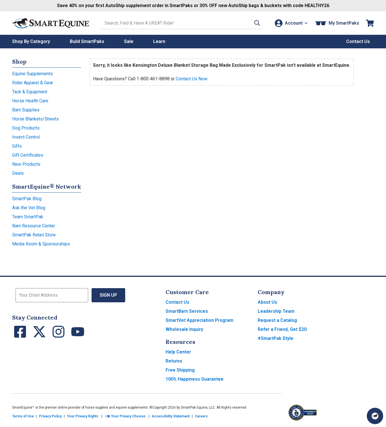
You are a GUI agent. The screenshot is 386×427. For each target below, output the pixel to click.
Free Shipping (180, 370)
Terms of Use (23, 416)
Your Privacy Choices (128, 416)
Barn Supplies (26, 110)
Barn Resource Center (33, 225)
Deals (18, 173)
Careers (201, 416)
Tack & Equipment (29, 91)
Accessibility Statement (171, 416)
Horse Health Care (30, 100)
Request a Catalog (277, 320)
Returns (174, 361)
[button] (257, 23)
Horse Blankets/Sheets (35, 119)
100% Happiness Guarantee (195, 379)
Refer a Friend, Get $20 (282, 329)
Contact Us (177, 302)
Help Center (178, 352)
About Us (267, 302)
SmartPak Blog (27, 198)
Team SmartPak (27, 216)
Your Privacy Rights (82, 416)
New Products (26, 164)
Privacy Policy (50, 416)
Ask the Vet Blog (28, 207)
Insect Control (26, 137)
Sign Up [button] (108, 295)
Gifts (17, 146)
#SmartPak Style (275, 338)
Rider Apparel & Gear (32, 82)
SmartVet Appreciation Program (199, 320)
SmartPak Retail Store (34, 235)
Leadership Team (276, 311)
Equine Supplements (32, 73)
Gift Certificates (27, 155)
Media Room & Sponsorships (41, 244)
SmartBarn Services (187, 311)
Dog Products (26, 128)
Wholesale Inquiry (184, 329)
